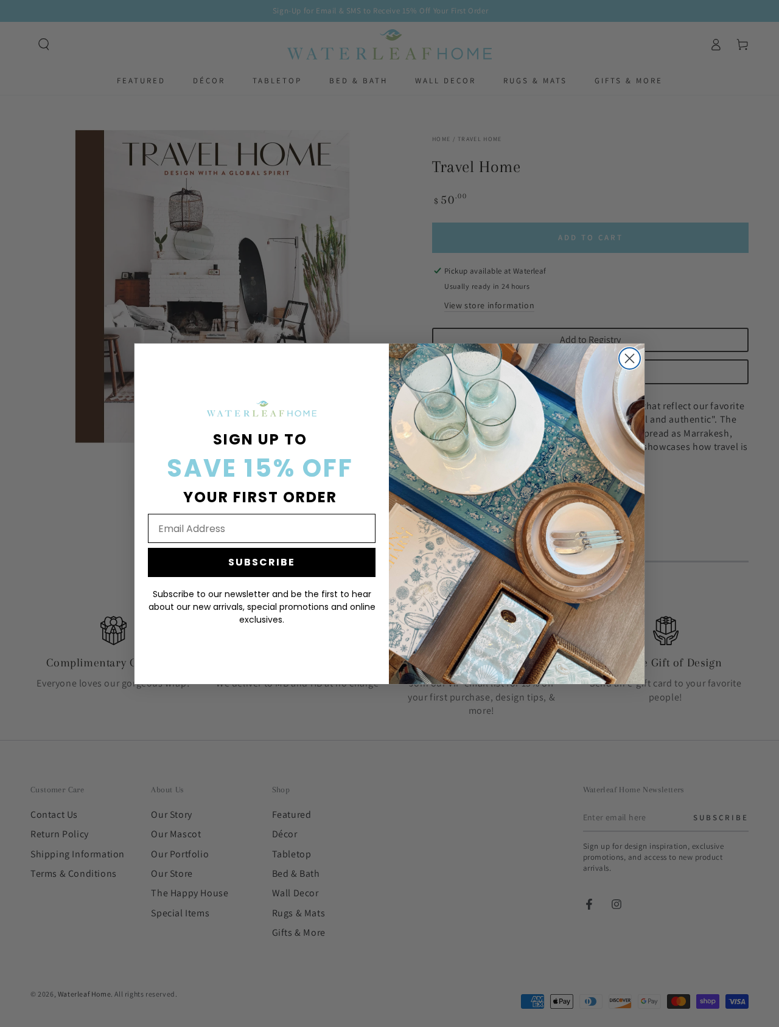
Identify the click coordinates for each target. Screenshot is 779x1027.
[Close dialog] (629, 358)
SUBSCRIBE (261, 562)
